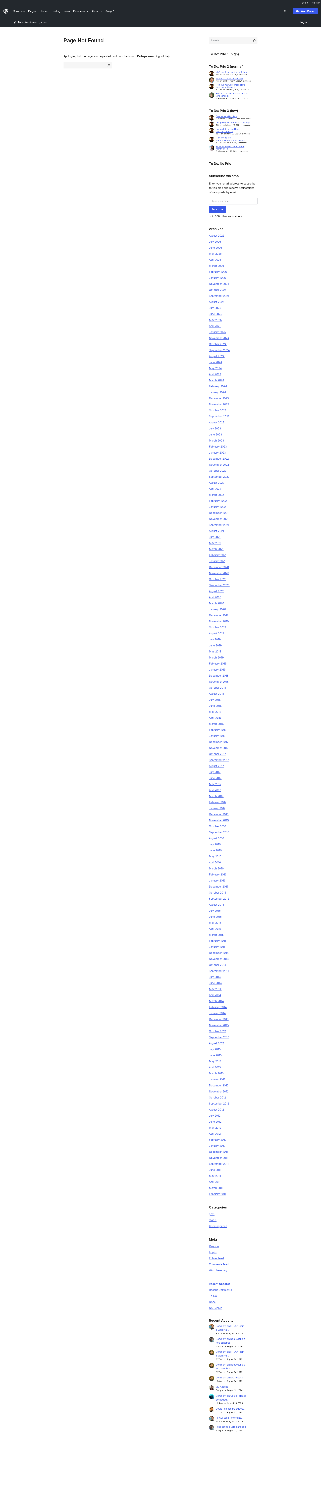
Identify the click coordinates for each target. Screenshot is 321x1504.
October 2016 (217, 826)
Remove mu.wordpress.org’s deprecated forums (230, 86)
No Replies (215, 1308)
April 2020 (215, 597)
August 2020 (216, 591)
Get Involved (199, 1456)
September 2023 (219, 416)
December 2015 (219, 886)
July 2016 (215, 844)
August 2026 (216, 235)
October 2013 (217, 1031)
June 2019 (215, 645)
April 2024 (215, 374)
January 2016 (217, 880)
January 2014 (217, 1013)
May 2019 (215, 651)
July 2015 (215, 910)
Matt (255, 1461)
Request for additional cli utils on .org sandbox (232, 94)
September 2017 (219, 760)
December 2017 (218, 742)
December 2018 (219, 675)
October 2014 (217, 965)
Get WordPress (305, 11)
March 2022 (216, 494)
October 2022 (217, 470)
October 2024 (218, 344)
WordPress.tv (141, 1472)
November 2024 (219, 338)
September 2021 (219, 525)
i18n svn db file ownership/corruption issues (230, 138)
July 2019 (215, 639)
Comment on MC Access (229, 1377)
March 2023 (216, 440)
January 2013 (217, 1079)
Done (212, 1302)
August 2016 (216, 838)
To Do (213, 1296)
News (16, 1461)
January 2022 (217, 506)
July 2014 (215, 977)
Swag (196, 1472)
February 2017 (217, 802)
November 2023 (219, 404)
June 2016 (215, 850)
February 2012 (217, 1139)
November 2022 (219, 464)
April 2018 (215, 717)
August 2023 (216, 422)
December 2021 (218, 513)
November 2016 (219, 820)
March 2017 (216, 796)
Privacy (17, 1472)
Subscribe (218, 209)
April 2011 (214, 1182)
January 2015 (217, 946)
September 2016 (219, 832)
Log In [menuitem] (305, 2)
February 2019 (218, 663)
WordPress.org (218, 1270)
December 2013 (219, 1019)
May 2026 (215, 253)
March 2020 (216, 603)
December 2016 (219, 814)
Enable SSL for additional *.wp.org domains (228, 130)
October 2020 (217, 579)
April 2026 (215, 259)
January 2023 (217, 452)
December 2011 (218, 1151)
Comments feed (219, 1264)
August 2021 (216, 531)
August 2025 (216, 302)
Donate (197, 1466)
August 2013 (216, 1043)
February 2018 (218, 729)
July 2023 (215, 428)
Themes (77, 1461)
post (212, 1214)
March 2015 (216, 934)
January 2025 (217, 332)
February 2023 (218, 446)
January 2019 (217, 669)
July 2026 (215, 241)
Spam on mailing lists (226, 116)
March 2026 (216, 265)
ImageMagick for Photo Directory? (233, 122)
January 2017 (217, 808)
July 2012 (215, 1115)
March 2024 (216, 380)
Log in (213, 1252)
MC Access (222, 1386)
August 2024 (217, 356)
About (16, 1456)
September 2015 (219, 898)
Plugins (77, 1466)
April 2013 (215, 1067)
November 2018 (219, 681)
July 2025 (215, 308)
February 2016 (218, 874)
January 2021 (217, 561)
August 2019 (216, 633)
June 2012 (215, 1121)
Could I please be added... (230, 1408)
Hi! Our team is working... (229, 1417)
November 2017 (219, 748)
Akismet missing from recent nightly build (230, 147)
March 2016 (216, 868)
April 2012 (215, 1133)
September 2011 (219, 1163)
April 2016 (215, 862)
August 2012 (216, 1109)
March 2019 (216, 657)
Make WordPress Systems (32, 22)
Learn (135, 1456)
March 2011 (216, 1188)
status (213, 1220)
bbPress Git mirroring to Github (231, 72)
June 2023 (215, 434)
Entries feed (216, 1258)
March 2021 (216, 549)
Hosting (17, 1466)
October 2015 (217, 892)
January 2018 (217, 736)
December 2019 (219, 615)
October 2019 (217, 627)
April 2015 (215, 928)
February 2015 (218, 940)
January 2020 (217, 609)
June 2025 (215, 314)
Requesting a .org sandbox (231, 1426)
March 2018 (216, 723)
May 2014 (215, 989)
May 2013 (215, 1061)
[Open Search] (285, 11)
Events (195, 1461)
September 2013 (219, 1037)
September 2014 (219, 971)
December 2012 (218, 1085)
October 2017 (217, 754)
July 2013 (215, 1049)
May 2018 (215, 711)
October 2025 (217, 289)
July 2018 (215, 699)
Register (214, 1246)
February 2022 (218, 500)
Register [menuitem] (315, 2)
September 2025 (219, 296)
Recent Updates (219, 1284)
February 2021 (217, 555)
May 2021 (215, 543)
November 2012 (219, 1091)
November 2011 (218, 1157)
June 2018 (215, 705)
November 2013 (219, 1025)
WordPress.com (261, 1456)
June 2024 (215, 362)
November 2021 (219, 519)
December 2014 (219, 953)
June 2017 (215, 778)
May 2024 (215, 368)
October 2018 (217, 687)
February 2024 (218, 386)
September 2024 (219, 350)
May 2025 (215, 320)
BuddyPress (259, 1472)
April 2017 (215, 790)
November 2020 (219, 573)
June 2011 (215, 1169)
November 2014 (219, 959)
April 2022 (215, 488)
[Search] (254, 40)
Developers (138, 1466)
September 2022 (219, 476)
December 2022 (219, 458)
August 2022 (216, 482)
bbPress (257, 1466)
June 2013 (215, 1055)
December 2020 (219, 567)
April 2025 (215, 326)
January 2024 (217, 392)
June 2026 (215, 247)
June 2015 (215, 916)
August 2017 (216, 766)
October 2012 (217, 1097)
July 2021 (215, 537)
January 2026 (217, 277)
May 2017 (215, 784)
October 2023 (217, 410)
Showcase (78, 1456)
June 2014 (215, 983)
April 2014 (215, 995)
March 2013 (216, 1073)
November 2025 (219, 283)
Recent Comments (220, 1290)
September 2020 (219, 585)
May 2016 (215, 856)
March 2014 (216, 1001)
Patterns (77, 1472)
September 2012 (219, 1103)
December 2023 (219, 398)
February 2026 (218, 271)
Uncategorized (218, 1226)
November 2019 (219, 621)
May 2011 (215, 1176)
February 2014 (218, 1007)
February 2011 (217, 1194)
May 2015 (215, 922)
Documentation (140, 1461)
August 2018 (216, 693)
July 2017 (215, 772)
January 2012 (217, 1145)
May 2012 (215, 1127)
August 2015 (216, 904)
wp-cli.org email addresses (229, 78)
